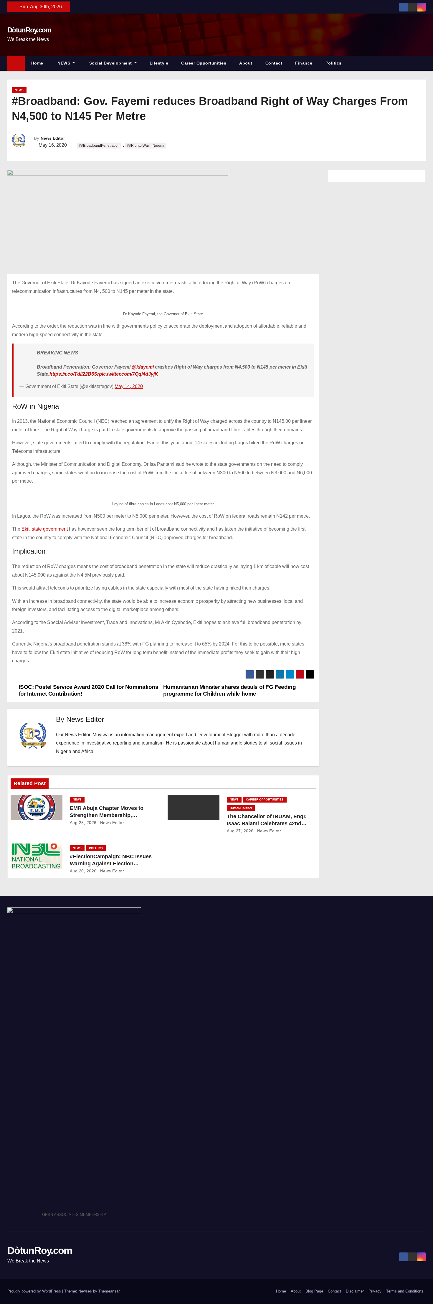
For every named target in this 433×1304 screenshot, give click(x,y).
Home (37, 63)
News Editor (53, 138)
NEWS (64, 63)
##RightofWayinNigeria (145, 145)
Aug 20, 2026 (83, 871)
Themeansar (108, 1291)
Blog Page (314, 1291)
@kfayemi (143, 366)
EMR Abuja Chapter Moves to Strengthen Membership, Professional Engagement (106, 815)
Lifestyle (159, 63)
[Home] (16, 63)
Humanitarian (241, 808)
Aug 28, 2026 (83, 822)
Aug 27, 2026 (240, 830)
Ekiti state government (45, 528)
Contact (273, 63)
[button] (424, 62)
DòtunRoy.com (29, 30)
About (245, 63)
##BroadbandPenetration (99, 145)
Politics (333, 63)
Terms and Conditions (404, 1291)
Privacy (374, 1291)
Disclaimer (355, 1291)
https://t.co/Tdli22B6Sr (74, 374)
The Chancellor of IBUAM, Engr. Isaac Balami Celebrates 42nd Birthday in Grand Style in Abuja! (268, 823)
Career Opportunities (203, 63)
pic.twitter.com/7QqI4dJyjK (128, 374)
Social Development (110, 63)
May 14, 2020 (129, 386)
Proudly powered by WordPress (34, 1291)
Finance (304, 63)
